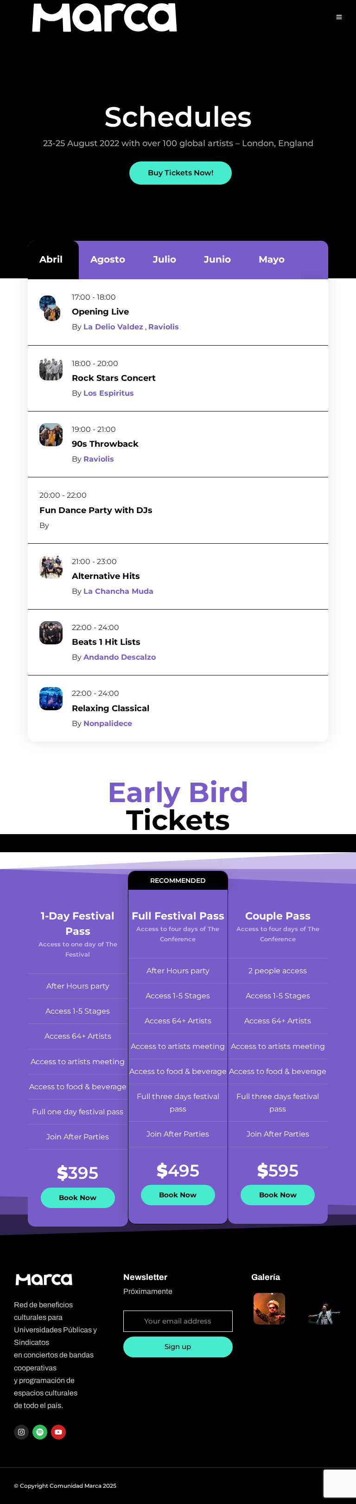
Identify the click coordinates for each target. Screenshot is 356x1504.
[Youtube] (58, 1432)
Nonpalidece (107, 723)
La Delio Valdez (113, 326)
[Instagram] (21, 1432)
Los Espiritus (108, 393)
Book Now (77, 1197)
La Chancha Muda (118, 591)
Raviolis (163, 326)
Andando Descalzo (119, 657)
